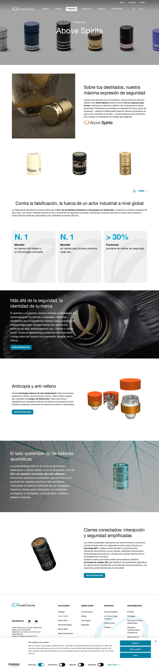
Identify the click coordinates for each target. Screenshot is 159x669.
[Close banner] (155, 641)
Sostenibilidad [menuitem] (117, 9)
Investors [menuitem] (132, 3)
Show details (113, 665)
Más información (20, 347)
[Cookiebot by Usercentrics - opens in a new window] (14, 664)
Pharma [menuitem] (58, 9)
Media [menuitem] (142, 3)
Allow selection (135, 649)
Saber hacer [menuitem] (86, 9)
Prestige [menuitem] (45, 9)
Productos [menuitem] (71, 9)
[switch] (62, 664)
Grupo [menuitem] (122, 3)
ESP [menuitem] (140, 9)
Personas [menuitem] (101, 9)
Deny (135, 655)
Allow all (135, 643)
